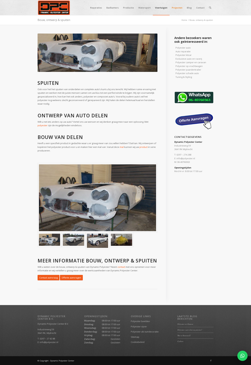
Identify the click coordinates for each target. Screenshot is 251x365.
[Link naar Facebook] (210, 360)
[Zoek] (210, 7)
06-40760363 (183, 162)
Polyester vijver (139, 326)
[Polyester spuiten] (97, 197)
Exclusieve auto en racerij (189, 58)
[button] (242, 356)
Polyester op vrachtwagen (189, 66)
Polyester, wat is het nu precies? (189, 330)
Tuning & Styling (184, 77)
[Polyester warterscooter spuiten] (121, 240)
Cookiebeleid (137, 342)
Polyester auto (183, 47)
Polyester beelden (140, 321)
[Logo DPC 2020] (54, 7)
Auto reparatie (183, 51)
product (144, 147)
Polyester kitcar (184, 55)
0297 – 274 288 (184, 154)
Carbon (180, 341)
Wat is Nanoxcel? (184, 335)
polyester (42, 125)
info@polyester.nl (186, 158)
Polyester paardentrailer (188, 69)
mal (122, 147)
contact (121, 266)
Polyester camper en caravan (191, 62)
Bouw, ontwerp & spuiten (54, 20)
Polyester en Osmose (185, 324)
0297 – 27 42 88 (47, 338)
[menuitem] (96, 7)
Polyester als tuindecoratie (145, 331)
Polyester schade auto (187, 73)
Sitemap (135, 336)
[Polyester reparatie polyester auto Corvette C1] (73, 240)
